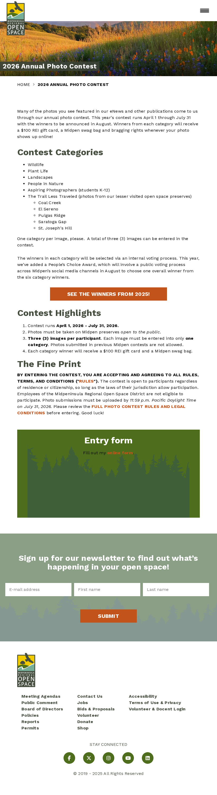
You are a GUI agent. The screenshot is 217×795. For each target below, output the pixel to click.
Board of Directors (42, 708)
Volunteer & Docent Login (157, 708)
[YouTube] (128, 758)
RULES (86, 381)
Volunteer (88, 715)
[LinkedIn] (147, 758)
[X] (89, 758)
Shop (82, 727)
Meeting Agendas (40, 696)
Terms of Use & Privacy (155, 702)
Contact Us (90, 696)
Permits (30, 727)
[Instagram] (108, 758)
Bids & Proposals (96, 708)
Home (24, 84)
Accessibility (143, 696)
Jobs (82, 702)
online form (120, 452)
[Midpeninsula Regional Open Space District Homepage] (16, 10)
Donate (85, 721)
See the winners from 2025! (108, 294)
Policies (30, 715)
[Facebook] (69, 758)
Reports (30, 721)
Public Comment (39, 702)
